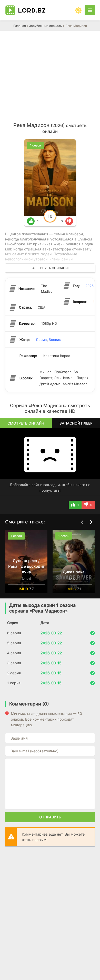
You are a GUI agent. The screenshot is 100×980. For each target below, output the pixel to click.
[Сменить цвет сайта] (78, 10)
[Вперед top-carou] (91, 522)
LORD (32, 10)
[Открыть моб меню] (90, 10)
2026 (89, 286)
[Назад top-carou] (82, 522)
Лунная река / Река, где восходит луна (26, 566)
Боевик (55, 340)
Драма (41, 340)
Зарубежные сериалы (45, 26)
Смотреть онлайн (25, 423)
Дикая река (74, 572)
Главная (19, 26)
